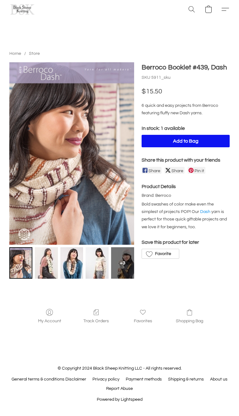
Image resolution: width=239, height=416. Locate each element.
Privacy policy (106, 379)
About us (218, 379)
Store (34, 53)
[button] (22, 9)
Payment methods (144, 379)
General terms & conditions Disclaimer (49, 379)
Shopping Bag (189, 321)
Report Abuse (119, 388)
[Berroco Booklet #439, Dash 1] (46, 263)
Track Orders (96, 321)
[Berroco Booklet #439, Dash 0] (20, 263)
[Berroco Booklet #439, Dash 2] (71, 263)
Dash (205, 212)
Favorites (143, 321)
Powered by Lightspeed (120, 399)
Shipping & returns (186, 379)
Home (15, 53)
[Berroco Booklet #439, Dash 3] (97, 263)
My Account (49, 321)
